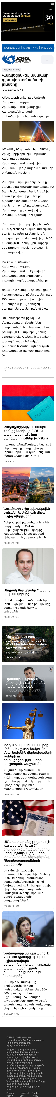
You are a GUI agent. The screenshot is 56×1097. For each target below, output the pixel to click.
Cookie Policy (35, 1094)
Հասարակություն (11, 70)
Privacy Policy (10, 1094)
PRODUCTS (48, 47)
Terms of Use (24, 1094)
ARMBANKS (30, 47)
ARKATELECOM (10, 47)
